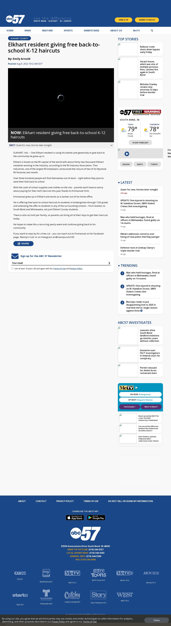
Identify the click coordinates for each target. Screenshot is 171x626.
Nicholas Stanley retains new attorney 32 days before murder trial (149, 89)
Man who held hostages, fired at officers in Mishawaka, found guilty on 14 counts (140, 220)
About (22, 501)
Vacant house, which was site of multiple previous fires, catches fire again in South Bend (149, 68)
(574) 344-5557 (96, 549)
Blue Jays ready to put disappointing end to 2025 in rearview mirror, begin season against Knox (141, 306)
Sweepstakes (91, 30)
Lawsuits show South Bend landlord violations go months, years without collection (149, 335)
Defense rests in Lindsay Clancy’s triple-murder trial (138, 249)
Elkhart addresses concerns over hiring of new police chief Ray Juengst (140, 235)
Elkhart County (19, 38)
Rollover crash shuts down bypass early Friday (150, 49)
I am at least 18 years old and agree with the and (48, 268)
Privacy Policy (76, 268)
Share (25, 243)
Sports (68, 30)
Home (10, 30)
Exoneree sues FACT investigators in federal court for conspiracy (150, 354)
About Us (116, 30)
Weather (47, 30)
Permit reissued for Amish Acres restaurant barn (148, 370)
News (28, 30)
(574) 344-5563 (96, 552)
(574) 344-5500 (93, 556)
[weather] (123, 130)
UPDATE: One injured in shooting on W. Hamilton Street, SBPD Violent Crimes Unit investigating (139, 203)
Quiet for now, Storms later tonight (139, 189)
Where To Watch (147, 20)
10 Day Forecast (140, 142)
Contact (41, 501)
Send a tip (123, 20)
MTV (136, 30)
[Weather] (140, 114)
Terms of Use (59, 268)
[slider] (17, 116)
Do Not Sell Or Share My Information (130, 501)
